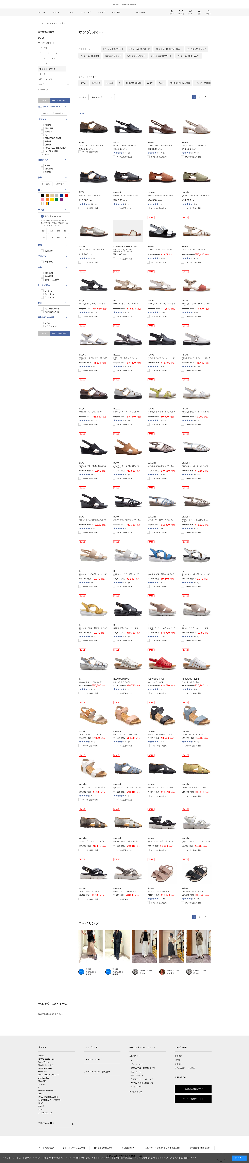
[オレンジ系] (47, 200)
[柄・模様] (47, 204)
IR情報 (177, 1060)
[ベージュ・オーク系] (52, 196)
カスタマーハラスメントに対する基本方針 (163, 1148)
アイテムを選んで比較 (90, 152)
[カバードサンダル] (127, 176)
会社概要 (178, 1056)
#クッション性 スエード (139, 49)
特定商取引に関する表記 (199, 1148)
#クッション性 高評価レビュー (169, 49)
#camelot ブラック (113, 56)
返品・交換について (138, 1075)
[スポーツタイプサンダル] (162, 822)
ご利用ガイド (134, 1056)
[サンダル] (127, 663)
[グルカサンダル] (93, 127)
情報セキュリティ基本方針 (74, 1148)
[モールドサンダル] (162, 447)
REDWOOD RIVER (45, 1090)
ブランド (55, 12)
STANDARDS (43, 1078)
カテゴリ (41, 12)
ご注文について (137, 1064)
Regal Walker (43, 1062)
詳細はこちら (190, 1158)
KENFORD (42, 1071)
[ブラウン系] (47, 196)
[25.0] (58, 238)
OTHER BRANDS (45, 1112)
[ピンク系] (42, 200)
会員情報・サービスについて (142, 1079)
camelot (41, 1084)
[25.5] (66, 238)
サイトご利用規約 (46, 1148)
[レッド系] (66, 196)
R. (39, 1087)
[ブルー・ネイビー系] (61, 196)
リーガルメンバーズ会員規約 (97, 1071)
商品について (136, 1060)
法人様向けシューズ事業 (185, 1068)
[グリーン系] (56, 200)
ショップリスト (91, 1047)
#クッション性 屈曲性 (90, 56)
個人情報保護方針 (128, 1148)
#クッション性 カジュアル (189, 56)
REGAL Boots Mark (46, 1059)
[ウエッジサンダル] (93, 447)
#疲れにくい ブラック (196, 49)
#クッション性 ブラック (113, 49)
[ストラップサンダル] (196, 285)
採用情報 (178, 1064)
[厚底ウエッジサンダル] (93, 555)
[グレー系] (56, 196)
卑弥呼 (41, 1106)
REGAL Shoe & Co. (46, 1065)
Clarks (41, 1094)
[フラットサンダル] (93, 285)
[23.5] (66, 231)
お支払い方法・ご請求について (143, 1068)
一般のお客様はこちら (193, 1089)
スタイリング (85, 12)
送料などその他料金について (142, 1083)
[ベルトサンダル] (162, 231)
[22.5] (51, 231)
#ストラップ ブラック (136, 56)
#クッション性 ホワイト (161, 56)
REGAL (41, 1056)
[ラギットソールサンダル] (127, 339)
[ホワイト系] (66, 200)
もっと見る (116, 12)
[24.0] (44, 238)
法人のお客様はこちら (193, 1098)
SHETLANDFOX (45, 1068)
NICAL (41, 1109)
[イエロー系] (52, 200)
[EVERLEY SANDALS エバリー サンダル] (127, 231)
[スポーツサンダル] (93, 716)
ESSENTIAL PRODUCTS (48, 1075)
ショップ (101, 12)
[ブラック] (42, 196)
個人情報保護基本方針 (103, 1148)
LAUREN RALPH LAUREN (49, 1100)
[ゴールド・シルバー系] (42, 204)
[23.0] (58, 231)
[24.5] (51, 238)
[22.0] (44, 231)
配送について (136, 1072)
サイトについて (137, 1087)
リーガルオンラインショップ (142, 1047)
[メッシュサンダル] (127, 127)
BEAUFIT (42, 1081)
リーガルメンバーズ (93, 1059)
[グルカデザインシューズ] (127, 768)
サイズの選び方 (135, 1092)
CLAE (40, 1103)
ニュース (69, 12)
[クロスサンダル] (93, 873)
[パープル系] (61, 200)
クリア (44, 101)
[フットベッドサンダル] (162, 393)
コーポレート (140, 12)
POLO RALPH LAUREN (48, 1097)
